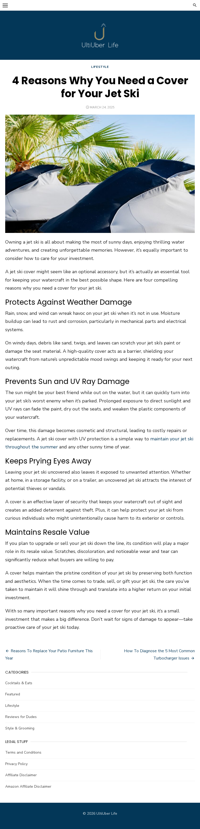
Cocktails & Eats (18, 683)
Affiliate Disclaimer (21, 775)
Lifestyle (100, 67)
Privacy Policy (16, 763)
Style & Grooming (19, 728)
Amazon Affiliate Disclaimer (28, 786)
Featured (12, 694)
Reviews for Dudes (21, 716)
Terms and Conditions (23, 752)
